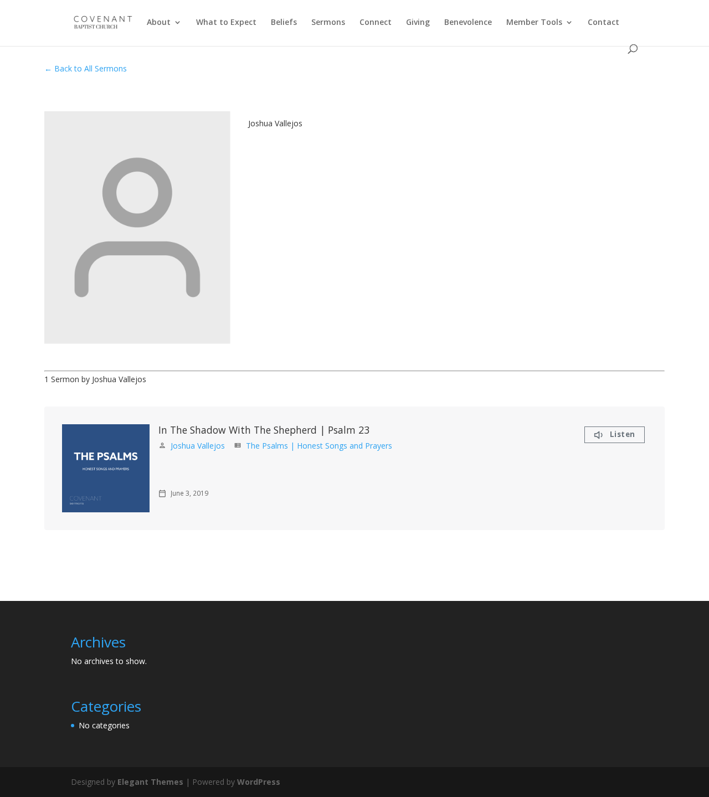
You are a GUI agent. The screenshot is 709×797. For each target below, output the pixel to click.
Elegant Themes (150, 782)
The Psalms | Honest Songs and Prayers (319, 445)
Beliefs (284, 22)
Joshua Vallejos (198, 445)
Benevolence (468, 22)
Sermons (328, 22)
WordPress (258, 782)
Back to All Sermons (90, 68)
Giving (418, 22)
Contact (603, 22)
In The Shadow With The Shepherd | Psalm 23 (263, 429)
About (159, 22)
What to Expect (226, 22)
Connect (375, 22)
